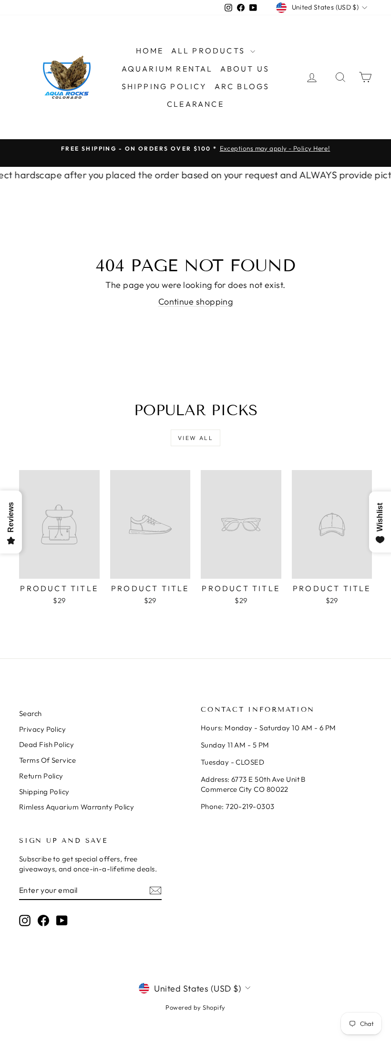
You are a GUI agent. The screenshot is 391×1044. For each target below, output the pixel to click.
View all (195, 437)
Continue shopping (195, 301)
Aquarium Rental (167, 68)
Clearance (195, 104)
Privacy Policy (42, 729)
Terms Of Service (47, 760)
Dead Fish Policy (46, 744)
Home (150, 50)
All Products (209, 50)
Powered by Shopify (195, 1007)
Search (30, 713)
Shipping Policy (164, 86)
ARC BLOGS (242, 86)
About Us (245, 68)
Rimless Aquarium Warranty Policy (76, 806)
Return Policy (41, 775)
